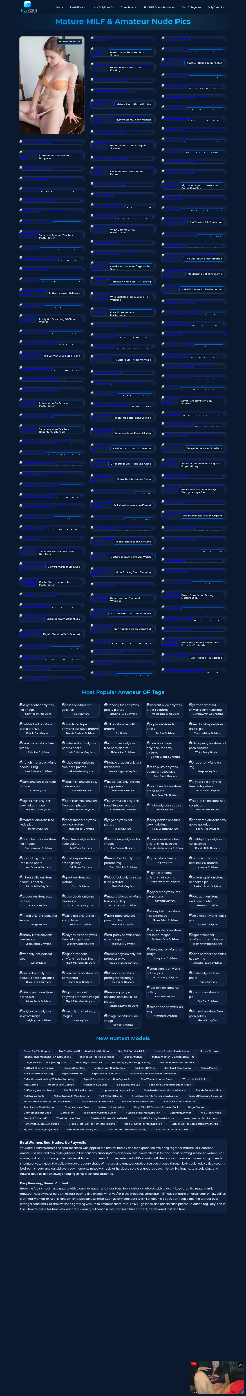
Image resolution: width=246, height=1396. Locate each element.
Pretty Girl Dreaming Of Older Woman (57, 320)
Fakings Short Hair (74, 1068)
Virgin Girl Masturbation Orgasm (202, 515)
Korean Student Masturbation (172, 1051)
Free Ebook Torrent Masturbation (122, 313)
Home (59, 7)
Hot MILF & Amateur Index (159, 7)
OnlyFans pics (216, 7)
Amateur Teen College (61, 1084)
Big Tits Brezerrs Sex (128, 1084)
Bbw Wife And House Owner (157, 1079)
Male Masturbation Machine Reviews (165, 1090)
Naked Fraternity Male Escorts (71, 1096)
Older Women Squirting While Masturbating (49, 1079)
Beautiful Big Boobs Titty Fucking (125, 69)
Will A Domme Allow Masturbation (122, 231)
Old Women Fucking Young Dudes (127, 173)
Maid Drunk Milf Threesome (205, 274)
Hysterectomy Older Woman (133, 119)
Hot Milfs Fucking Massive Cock (156, 1118)
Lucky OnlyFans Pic (102, 7)
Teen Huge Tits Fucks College (133, 417)
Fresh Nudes (77, 7)
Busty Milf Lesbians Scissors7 (205, 1096)
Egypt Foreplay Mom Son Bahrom (196, 402)
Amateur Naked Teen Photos (204, 63)
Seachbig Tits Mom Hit (89, 1062)
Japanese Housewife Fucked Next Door (57, 553)
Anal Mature (31, 1084)
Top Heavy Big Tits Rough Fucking (131, 1062)
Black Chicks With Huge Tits (180, 1101)
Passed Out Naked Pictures (138, 1101)
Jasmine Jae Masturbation (39, 1107)
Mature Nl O (67, 1112)
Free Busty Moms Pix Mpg (38, 1073)
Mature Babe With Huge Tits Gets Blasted (48, 1101)
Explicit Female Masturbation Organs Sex (107, 1079)
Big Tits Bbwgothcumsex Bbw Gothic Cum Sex (199, 186)
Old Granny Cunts (34, 1096)
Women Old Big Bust (95, 1084)
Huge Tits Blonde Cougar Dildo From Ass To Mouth (200, 644)
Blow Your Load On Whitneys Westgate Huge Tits (198, 491)
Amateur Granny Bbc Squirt (172, 1129)
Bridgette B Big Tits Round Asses (131, 463)
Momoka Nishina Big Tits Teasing (130, 281)
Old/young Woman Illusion (39, 1090)
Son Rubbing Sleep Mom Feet (132, 629)
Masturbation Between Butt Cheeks (127, 53)
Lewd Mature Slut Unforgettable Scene (130, 267)
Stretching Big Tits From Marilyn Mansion (155, 1096)
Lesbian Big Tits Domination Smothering (195, 1123)
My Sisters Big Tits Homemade (132, 359)
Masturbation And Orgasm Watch (130, 557)
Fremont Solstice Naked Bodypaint (54, 157)
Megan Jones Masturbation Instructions (47, 1056)
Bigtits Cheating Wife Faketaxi (61, 634)
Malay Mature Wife (181, 1112)
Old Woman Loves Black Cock (62, 355)
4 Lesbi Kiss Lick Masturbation (143, 1112)
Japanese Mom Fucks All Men (133, 433)
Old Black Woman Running (39, 1068)
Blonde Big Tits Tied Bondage (97, 1056)
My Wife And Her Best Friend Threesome (153, 1073)
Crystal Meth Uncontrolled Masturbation (55, 583)
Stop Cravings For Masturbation (143, 1123)
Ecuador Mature (133, 1056)
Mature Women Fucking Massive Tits (173, 1056)
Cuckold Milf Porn (145, 1068)
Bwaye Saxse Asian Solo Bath (204, 448)
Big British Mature (72, 1073)
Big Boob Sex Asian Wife (106, 1073)
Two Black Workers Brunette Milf (109, 1118)
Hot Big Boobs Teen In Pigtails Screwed (128, 147)
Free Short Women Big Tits (82, 1129)
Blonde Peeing (209, 1068)
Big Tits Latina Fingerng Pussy (41, 1129)
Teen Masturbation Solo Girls (133, 541)
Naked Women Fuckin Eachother (202, 289)
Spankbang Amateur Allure (63, 619)
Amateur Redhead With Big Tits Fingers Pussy (200, 465)
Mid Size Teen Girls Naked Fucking (127, 1129)
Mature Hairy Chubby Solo (110, 1068)
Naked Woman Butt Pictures (200, 1118)
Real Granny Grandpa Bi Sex (100, 1112)
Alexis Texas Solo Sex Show (97, 1101)
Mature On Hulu (209, 1051)
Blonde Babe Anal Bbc (209, 1090)
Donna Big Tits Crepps (37, 1051)
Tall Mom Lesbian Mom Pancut (132, 505)
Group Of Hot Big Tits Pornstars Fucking (92, 1123)
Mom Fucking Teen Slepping (133, 572)
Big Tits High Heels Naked (206, 658)
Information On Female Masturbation (53, 404)
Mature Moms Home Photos (134, 104)
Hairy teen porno (69, 41)
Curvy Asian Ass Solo (77, 1107)
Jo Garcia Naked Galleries (64, 293)
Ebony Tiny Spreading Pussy (134, 479)
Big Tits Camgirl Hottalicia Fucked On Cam (84, 1051)
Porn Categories (191, 7)
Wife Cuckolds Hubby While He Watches (129, 298)
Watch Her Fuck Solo (194, 1079)
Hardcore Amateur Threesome (132, 448)
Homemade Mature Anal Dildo (41, 1123)
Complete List (129, 7)
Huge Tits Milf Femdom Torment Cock (156, 1107)
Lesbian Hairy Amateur (112, 1107)
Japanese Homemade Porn (118, 1090)
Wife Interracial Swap (68, 1118)
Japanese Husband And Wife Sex (131, 613)
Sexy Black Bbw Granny (177, 1068)
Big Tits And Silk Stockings (206, 222)
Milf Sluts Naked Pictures (78, 1090)
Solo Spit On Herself (35, 1118)
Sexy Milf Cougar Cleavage (64, 566)
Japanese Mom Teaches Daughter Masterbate (54, 430)
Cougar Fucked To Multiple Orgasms (45, 1062)
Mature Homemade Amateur (177, 1062)
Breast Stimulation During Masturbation (197, 596)
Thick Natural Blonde (110, 1096)
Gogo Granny (196, 1107)
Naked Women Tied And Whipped (125, 599)
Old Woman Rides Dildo (37, 1112)
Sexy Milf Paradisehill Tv (132, 1051)
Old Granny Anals (211, 1112)
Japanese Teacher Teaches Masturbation (56, 236)
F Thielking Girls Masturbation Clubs (170, 1084)
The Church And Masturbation (203, 258)
